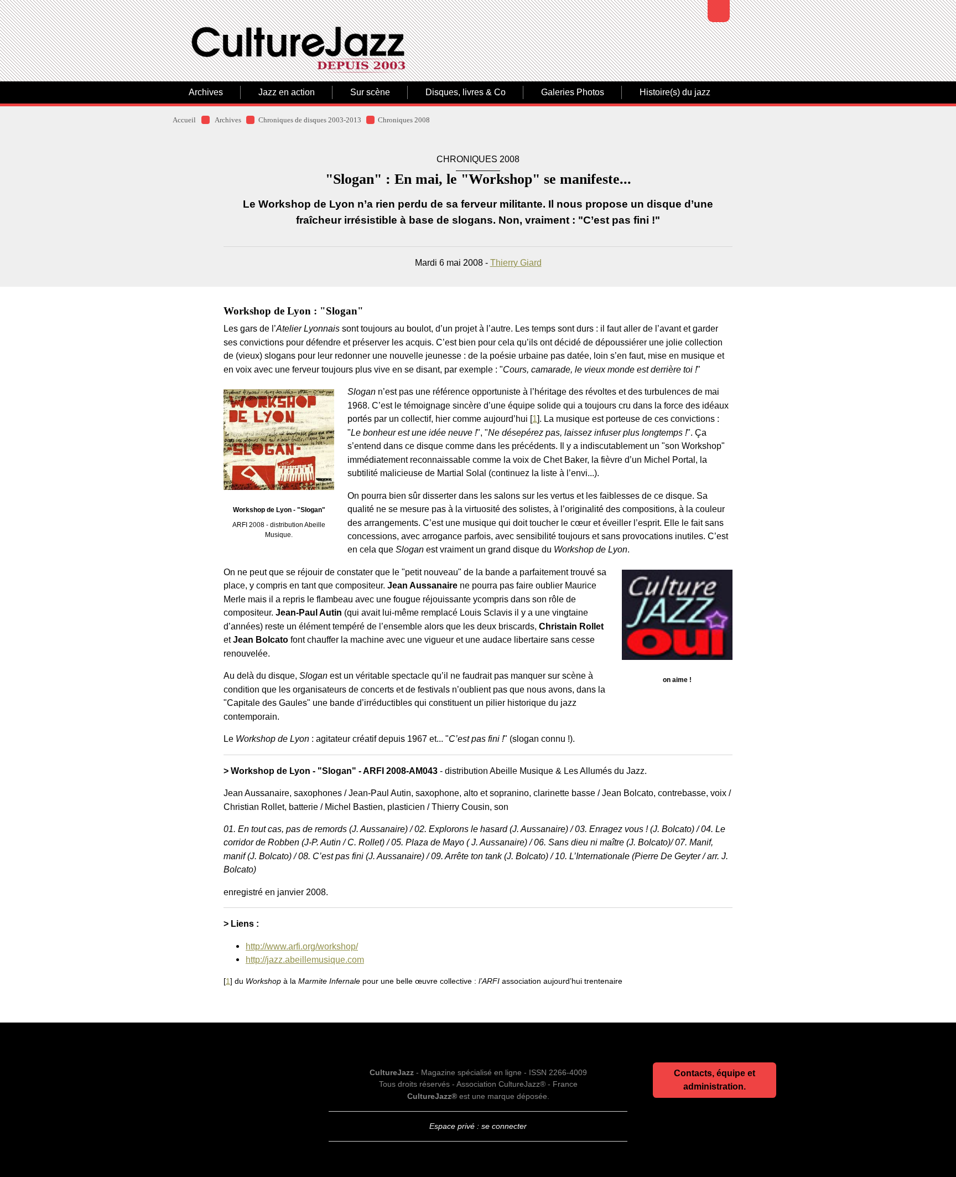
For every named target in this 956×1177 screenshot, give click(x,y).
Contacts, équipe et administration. (714, 1079)
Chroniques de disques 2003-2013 (309, 120)
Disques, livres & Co (465, 92)
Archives (206, 92)
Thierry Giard (516, 262)
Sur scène (370, 92)
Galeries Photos (572, 92)
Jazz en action (286, 92)
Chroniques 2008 (404, 120)
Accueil (184, 120)
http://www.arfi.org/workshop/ (302, 946)
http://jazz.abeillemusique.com (305, 959)
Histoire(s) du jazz (675, 92)
